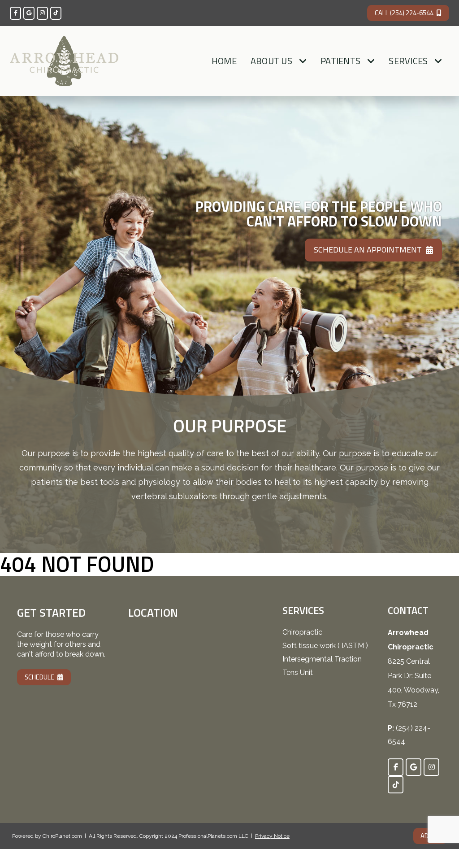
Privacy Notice (272, 836)
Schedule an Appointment (368, 250)
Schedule (39, 677)
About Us (271, 61)
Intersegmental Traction (322, 659)
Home (224, 61)
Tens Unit (297, 672)
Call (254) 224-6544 (404, 13)
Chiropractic (302, 632)
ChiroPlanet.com (62, 836)
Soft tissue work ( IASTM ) (325, 645)
